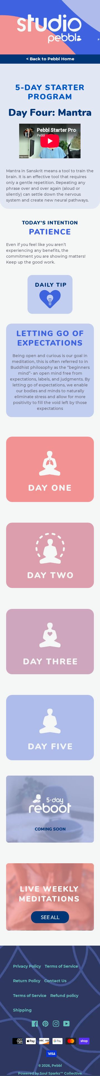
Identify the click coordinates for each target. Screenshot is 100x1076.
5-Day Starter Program (50, 92)
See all (50, 917)
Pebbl (57, 1065)
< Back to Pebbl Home (50, 58)
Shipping (22, 1010)
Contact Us (55, 980)
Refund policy (64, 995)
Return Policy (26, 980)
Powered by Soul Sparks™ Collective (50, 1073)
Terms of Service (61, 966)
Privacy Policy (27, 966)
